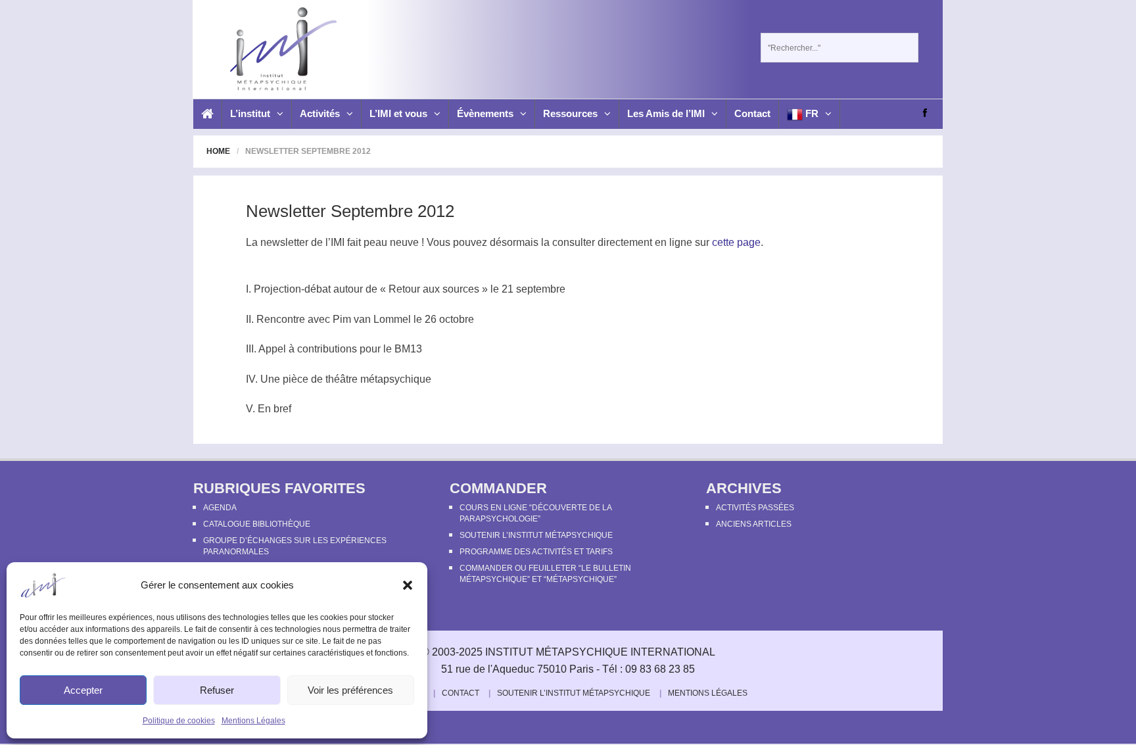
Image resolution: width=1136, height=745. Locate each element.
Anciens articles (754, 524)
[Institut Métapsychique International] (280, 48)
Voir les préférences (350, 690)
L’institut (250, 113)
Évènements (485, 113)
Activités (320, 113)
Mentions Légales (253, 720)
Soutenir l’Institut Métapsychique (536, 535)
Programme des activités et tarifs (536, 551)
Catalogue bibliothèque (256, 524)
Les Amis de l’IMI (666, 113)
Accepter (83, 690)
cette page (736, 242)
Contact (752, 113)
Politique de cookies (179, 720)
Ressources (570, 113)
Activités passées (755, 507)
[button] (407, 585)
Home (218, 151)
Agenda (220, 507)
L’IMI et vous (398, 113)
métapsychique (395, 379)
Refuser (217, 690)
